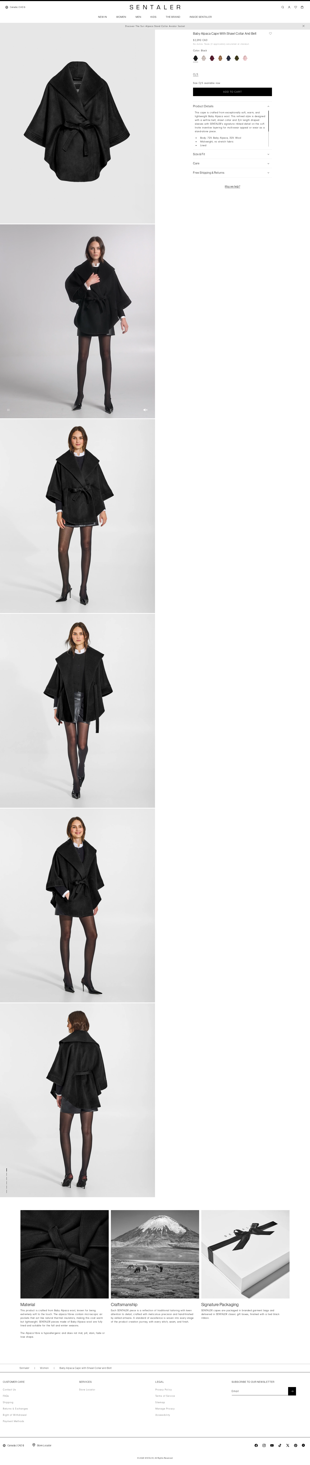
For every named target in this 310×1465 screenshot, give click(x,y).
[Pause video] (8, 410)
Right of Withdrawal (15, 1415)
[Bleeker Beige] (203, 58)
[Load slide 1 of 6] (7, 1170)
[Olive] (236, 58)
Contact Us (9, 1389)
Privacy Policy (163, 1389)
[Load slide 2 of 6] (7, 1174)
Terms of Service (165, 1396)
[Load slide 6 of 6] (7, 1191)
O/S (195, 74)
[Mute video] (145, 410)
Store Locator (87, 1389)
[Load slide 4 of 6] (7, 1183)
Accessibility (162, 1415)
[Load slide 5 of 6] (7, 1187)
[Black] (195, 58)
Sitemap (160, 1402)
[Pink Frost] (245, 58)
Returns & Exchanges (15, 1408)
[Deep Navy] (228, 58)
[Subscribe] (292, 1391)
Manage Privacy (165, 1408)
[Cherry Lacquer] (212, 58)
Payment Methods (13, 1421)
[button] (102, 18)
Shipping (8, 1402)
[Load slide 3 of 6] (7, 1178)
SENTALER (149, 1458)
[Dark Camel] (220, 58)
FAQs (6, 1396)
